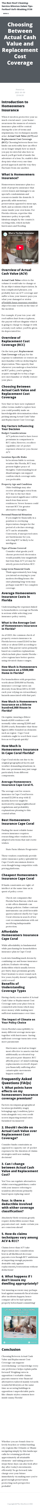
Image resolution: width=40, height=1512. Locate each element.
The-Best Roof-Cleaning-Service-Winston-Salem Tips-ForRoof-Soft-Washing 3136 (17, 6)
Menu (5, 13)
